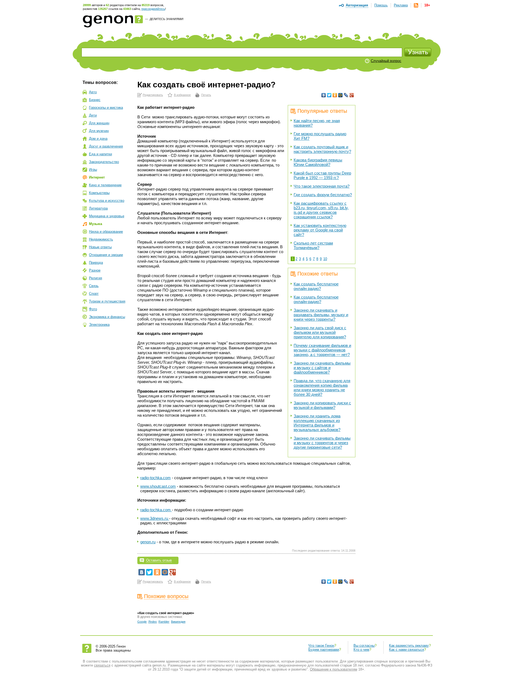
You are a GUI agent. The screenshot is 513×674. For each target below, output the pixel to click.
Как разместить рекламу (409, 646)
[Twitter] (329, 95)
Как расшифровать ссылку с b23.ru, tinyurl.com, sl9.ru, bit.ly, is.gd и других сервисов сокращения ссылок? (321, 210)
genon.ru (148, 542)
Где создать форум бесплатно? (323, 194)
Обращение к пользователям (333, 669)
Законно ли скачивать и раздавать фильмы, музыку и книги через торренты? (321, 314)
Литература (98, 208)
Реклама (401, 5)
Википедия (178, 621)
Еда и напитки (100, 154)
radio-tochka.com (155, 477)
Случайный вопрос (386, 61)
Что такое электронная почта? (321, 186)
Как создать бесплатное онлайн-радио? (316, 299)
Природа (96, 263)
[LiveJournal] (346, 95)
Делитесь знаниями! (167, 19)
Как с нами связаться (406, 650)
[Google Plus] (352, 95)
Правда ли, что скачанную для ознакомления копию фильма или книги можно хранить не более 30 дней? (322, 387)
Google (142, 621)
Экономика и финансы (107, 317)
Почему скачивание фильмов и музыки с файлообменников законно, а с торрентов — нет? (322, 350)
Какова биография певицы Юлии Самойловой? (318, 162)
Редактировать (153, 94)
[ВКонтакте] (324, 95)
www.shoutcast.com (158, 486)
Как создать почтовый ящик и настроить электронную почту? (322, 149)
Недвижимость (101, 239)
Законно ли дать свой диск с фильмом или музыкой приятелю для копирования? (320, 332)
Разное (94, 270)
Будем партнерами (323, 650)
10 (325, 259)
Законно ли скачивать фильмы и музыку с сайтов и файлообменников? (322, 367)
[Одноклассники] (335, 95)
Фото (93, 309)
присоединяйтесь (153, 8)
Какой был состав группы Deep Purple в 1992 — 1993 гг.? (322, 175)
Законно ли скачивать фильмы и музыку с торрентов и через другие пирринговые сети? (322, 443)
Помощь (381, 5)
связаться (102, 665)
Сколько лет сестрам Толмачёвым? (313, 245)
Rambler (163, 621)
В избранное (182, 94)
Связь (94, 286)
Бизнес (94, 100)
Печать (206, 94)
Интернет (97, 177)
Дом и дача (98, 139)
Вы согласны (364, 646)
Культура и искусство (106, 201)
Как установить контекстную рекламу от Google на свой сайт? (320, 230)
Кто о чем (361, 650)
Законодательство (104, 162)
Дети (93, 115)
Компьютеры (99, 193)
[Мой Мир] (340, 95)
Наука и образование (106, 232)
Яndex (152, 621)
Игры (93, 170)
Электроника (99, 325)
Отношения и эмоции (106, 255)
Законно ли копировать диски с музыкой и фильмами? (322, 405)
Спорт (94, 294)
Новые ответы (100, 247)
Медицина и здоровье (106, 216)
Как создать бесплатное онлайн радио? (316, 286)
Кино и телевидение (105, 185)
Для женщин (99, 123)
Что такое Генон (321, 646)
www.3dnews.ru (154, 518)
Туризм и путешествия (107, 301)
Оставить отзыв (159, 560)
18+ (427, 5)
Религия (95, 278)
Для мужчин (99, 131)
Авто (93, 92)
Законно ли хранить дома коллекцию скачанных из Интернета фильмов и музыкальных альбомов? (317, 423)
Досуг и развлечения (106, 146)
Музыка (95, 224)
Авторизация (357, 5)
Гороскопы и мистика (106, 108)
